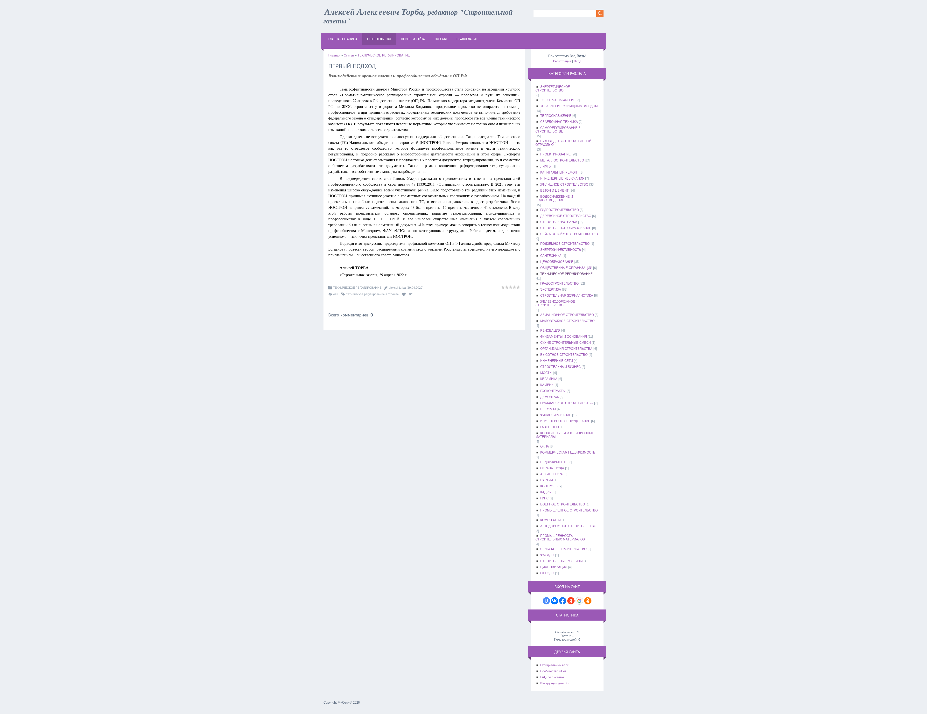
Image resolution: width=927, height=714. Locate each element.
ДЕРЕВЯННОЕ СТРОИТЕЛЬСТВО (565, 216)
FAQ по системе (552, 677)
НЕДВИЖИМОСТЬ (554, 462)
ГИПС (544, 498)
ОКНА (544, 446)
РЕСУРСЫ (548, 409)
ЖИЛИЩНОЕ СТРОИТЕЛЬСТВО (564, 184)
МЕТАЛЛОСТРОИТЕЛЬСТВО (562, 160)
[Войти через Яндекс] (571, 600)
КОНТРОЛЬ (549, 486)
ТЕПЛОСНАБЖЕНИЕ (555, 116)
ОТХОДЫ (547, 573)
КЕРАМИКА (548, 379)
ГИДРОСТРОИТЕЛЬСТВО (559, 210)
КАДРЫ (546, 492)
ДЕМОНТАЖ (549, 397)
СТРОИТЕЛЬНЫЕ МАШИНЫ (561, 561)
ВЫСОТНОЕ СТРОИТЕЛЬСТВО (564, 355)
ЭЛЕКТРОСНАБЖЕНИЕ (558, 100)
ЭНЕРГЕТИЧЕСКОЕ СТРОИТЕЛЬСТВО (552, 88)
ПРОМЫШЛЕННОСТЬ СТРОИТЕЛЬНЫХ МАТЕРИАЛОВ (560, 537)
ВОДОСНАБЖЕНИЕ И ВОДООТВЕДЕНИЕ (554, 198)
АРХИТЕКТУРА (551, 474)
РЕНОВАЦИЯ (550, 330)
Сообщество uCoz (553, 671)
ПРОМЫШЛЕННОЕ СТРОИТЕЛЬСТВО (569, 510)
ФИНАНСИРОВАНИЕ (555, 415)
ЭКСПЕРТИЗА (550, 289)
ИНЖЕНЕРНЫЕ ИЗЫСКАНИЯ (562, 178)
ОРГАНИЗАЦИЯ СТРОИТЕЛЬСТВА (566, 348)
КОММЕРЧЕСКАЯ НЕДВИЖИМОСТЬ (567, 452)
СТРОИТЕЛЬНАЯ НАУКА (558, 222)
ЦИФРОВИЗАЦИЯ (553, 567)
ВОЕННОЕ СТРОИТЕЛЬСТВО (562, 504)
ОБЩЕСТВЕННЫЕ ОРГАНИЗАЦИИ (566, 268)
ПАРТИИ (546, 480)
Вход (577, 61)
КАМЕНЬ (547, 385)
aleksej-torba (397, 287)
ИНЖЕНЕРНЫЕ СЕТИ (556, 361)
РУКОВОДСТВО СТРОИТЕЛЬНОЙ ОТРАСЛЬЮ (563, 143)
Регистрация (562, 61)
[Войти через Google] (579, 601)
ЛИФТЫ (546, 166)
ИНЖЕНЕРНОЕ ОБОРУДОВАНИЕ (565, 421)
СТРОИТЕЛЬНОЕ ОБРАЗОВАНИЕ (565, 228)
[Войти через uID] (546, 600)
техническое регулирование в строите (372, 294)
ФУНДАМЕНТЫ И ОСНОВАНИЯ (563, 336)
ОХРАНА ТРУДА (552, 468)
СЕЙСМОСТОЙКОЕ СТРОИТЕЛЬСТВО (569, 234)
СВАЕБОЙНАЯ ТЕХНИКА (559, 122)
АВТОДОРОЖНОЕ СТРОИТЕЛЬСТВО (568, 526)
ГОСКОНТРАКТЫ (553, 391)
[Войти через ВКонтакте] (554, 600)
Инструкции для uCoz (556, 683)
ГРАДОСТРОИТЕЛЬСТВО (559, 283)
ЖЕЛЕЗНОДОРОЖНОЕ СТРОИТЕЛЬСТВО (555, 303)
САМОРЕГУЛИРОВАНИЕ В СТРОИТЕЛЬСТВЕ (558, 129)
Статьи (349, 55)
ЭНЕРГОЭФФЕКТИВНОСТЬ (560, 250)
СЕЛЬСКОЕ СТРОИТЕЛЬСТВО (563, 549)
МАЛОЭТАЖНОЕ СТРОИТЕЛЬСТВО (567, 321)
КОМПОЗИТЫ (550, 520)
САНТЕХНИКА (551, 256)
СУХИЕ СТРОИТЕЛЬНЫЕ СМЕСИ (565, 342)
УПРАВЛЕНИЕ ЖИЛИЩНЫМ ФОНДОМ (569, 106)
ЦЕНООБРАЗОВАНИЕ (556, 262)
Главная (334, 55)
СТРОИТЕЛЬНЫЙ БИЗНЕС (560, 367)
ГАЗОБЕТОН (549, 427)
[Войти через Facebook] (562, 600)
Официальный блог (554, 665)
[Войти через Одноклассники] (587, 600)
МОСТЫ (546, 373)
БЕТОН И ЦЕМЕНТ (554, 190)
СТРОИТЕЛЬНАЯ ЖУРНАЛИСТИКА (566, 295)
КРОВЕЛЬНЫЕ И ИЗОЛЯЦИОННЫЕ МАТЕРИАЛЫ (564, 435)
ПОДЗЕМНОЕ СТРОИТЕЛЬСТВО (565, 243)
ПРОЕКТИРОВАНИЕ (555, 154)
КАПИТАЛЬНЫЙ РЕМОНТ (559, 172)
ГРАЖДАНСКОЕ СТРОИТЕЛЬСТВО (566, 403)
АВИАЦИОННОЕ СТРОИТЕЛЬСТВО (567, 315)
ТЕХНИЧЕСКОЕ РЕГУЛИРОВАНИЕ (384, 55)
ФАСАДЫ (547, 555)
